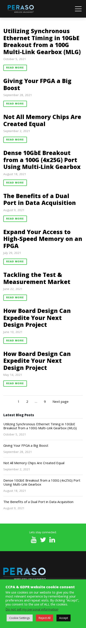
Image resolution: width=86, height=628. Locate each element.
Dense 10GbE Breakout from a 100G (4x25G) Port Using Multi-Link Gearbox (42, 160)
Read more (15, 67)
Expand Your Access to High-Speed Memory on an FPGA (42, 239)
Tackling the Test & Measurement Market (36, 278)
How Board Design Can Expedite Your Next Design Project (37, 318)
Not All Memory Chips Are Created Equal (42, 120)
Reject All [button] (44, 618)
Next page (60, 401)
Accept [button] (63, 618)
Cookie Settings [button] (19, 618)
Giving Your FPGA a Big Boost (37, 84)
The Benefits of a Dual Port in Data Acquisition (39, 199)
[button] (78, 8)
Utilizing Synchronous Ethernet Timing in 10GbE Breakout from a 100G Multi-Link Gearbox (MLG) (42, 41)
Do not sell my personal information (32, 609)
